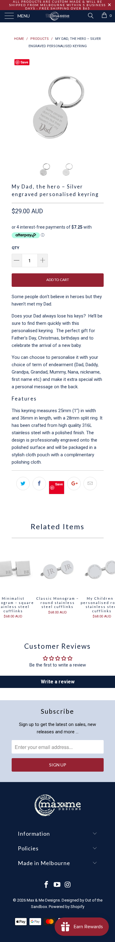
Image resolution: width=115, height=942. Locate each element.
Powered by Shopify (66, 906)
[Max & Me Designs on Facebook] (46, 885)
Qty (15, 247)
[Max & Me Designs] (57, 16)
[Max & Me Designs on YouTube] (57, 885)
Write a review (58, 682)
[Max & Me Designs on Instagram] (67, 885)
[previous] (17, 103)
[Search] (90, 15)
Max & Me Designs (43, 900)
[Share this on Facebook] (39, 483)
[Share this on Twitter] (23, 483)
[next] (98, 103)
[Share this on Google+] (74, 483)
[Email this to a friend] (90, 483)
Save (59, 484)
